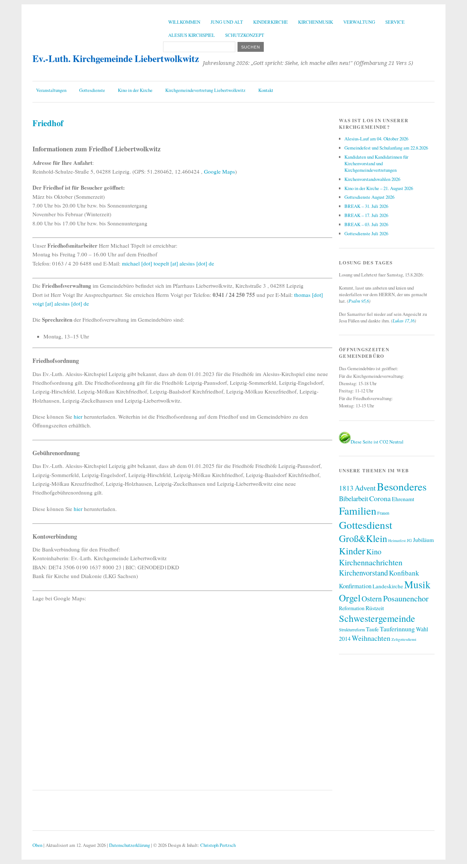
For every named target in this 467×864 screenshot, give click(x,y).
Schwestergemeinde (377, 618)
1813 (346, 487)
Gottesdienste (92, 90)
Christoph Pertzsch (218, 845)
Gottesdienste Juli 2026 (366, 233)
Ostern (372, 598)
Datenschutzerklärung (129, 845)
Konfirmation (355, 586)
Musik (417, 584)
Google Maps (219, 171)
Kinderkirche (270, 22)
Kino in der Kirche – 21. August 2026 (378, 188)
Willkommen (184, 22)
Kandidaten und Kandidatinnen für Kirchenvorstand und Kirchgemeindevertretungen (376, 163)
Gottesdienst (365, 525)
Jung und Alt (227, 22)
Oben (37, 845)
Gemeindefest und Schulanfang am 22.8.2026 (386, 147)
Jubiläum (423, 539)
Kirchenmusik (315, 22)
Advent (365, 488)
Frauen (383, 513)
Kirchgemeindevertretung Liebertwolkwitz (205, 90)
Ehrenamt (403, 499)
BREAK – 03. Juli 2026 (366, 224)
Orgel (349, 597)
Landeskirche (388, 586)
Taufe (372, 629)
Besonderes (402, 486)
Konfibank (404, 572)
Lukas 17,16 (403, 320)
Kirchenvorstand (363, 572)
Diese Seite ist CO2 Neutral (377, 441)
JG (409, 540)
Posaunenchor (406, 598)
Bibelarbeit (353, 498)
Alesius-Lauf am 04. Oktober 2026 (376, 138)
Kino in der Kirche (135, 90)
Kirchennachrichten (370, 562)
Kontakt (265, 90)
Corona (380, 498)
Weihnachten (371, 638)
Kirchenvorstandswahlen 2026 (372, 179)
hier (78, 416)
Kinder (352, 551)
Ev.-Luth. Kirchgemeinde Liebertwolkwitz (115, 58)
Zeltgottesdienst (403, 639)
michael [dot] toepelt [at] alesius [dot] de (168, 263)
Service (395, 22)
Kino (373, 551)
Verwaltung (359, 22)
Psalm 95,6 (358, 301)
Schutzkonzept (244, 35)
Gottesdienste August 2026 (369, 197)
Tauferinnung (397, 628)
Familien (357, 510)
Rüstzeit (375, 608)
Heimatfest (397, 540)
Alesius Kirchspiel (191, 35)
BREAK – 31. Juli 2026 (366, 206)
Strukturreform (352, 629)
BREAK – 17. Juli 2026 (366, 215)
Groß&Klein (363, 538)
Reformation (351, 608)
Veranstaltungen (51, 90)
